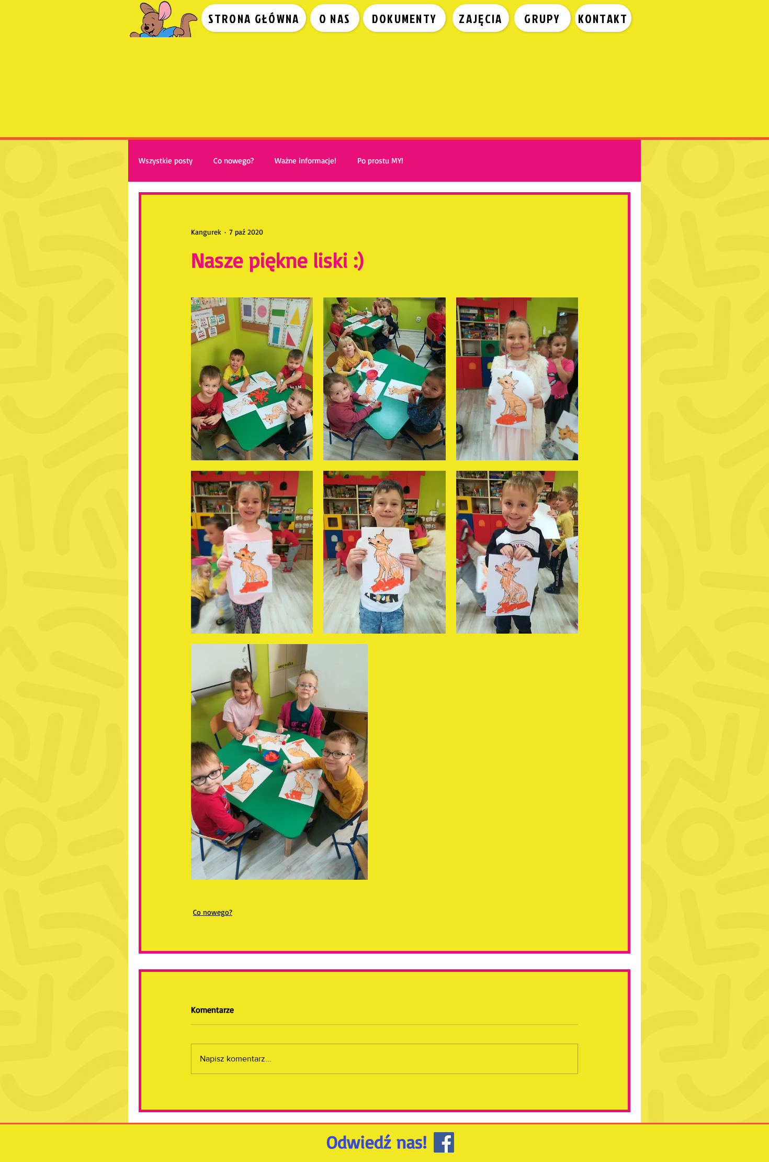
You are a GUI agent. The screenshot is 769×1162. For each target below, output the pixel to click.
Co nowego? (233, 160)
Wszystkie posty (166, 160)
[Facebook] (444, 1142)
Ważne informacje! (305, 160)
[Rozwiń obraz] (252, 378)
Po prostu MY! (380, 160)
